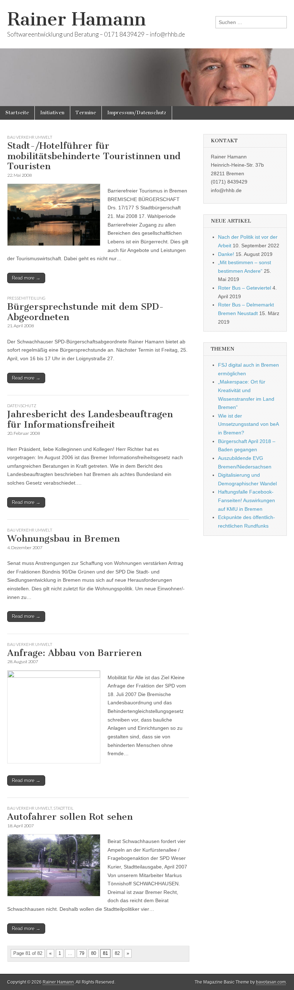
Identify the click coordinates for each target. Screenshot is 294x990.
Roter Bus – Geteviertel (244, 288)
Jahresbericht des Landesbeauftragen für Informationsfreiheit (90, 419)
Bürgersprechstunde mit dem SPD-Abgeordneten (85, 312)
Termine (86, 113)
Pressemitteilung (26, 298)
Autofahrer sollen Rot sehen (70, 816)
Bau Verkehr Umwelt (29, 137)
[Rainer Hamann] (147, 53)
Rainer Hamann (76, 19)
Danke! (226, 254)
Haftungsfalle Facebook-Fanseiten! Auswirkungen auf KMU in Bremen (246, 500)
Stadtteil (63, 808)
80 (93, 953)
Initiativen (52, 113)
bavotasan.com (271, 982)
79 (81, 953)
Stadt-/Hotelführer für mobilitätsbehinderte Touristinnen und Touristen (93, 156)
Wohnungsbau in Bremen (63, 538)
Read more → (26, 278)
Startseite (17, 113)
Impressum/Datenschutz (136, 113)
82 (117, 953)
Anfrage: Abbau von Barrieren (74, 652)
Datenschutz (21, 405)
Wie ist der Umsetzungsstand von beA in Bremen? (248, 424)
